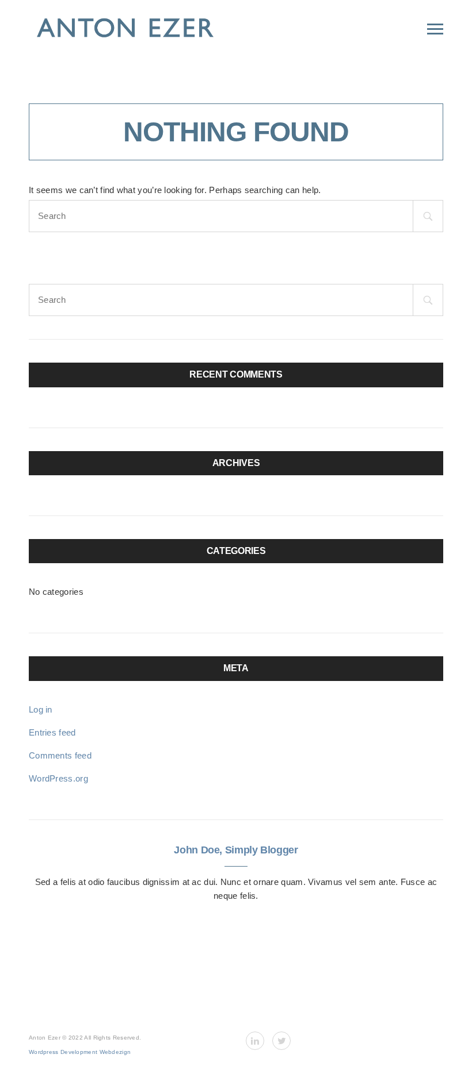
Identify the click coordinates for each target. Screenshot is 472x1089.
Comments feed (60, 755)
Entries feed (52, 732)
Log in (40, 709)
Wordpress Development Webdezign (80, 1052)
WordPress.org (58, 778)
